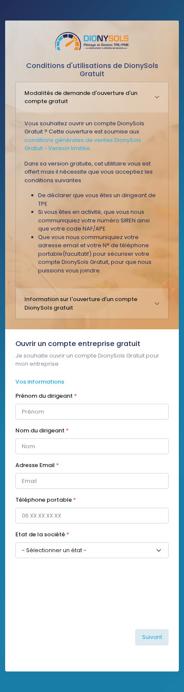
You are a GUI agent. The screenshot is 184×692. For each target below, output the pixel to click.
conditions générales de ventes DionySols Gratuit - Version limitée (82, 144)
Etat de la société (42, 534)
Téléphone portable (45, 500)
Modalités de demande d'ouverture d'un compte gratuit (80, 97)
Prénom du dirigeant (46, 396)
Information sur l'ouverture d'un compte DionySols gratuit (80, 303)
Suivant (152, 637)
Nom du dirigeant (42, 430)
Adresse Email (37, 465)
